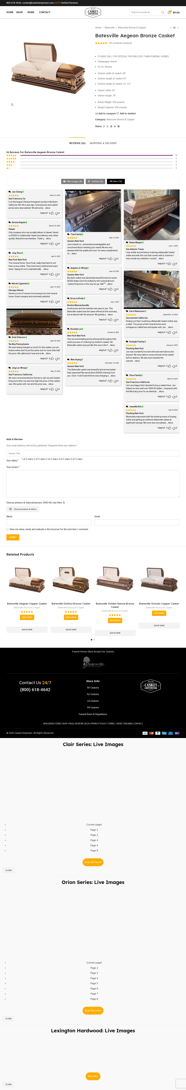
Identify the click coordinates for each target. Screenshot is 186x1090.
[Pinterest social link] (111, 127)
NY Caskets (93, 688)
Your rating (12, 460)
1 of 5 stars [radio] (27, 459)
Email (97, 516)
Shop (65, 723)
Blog (87, 723)
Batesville (110, 27)
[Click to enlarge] (12, 104)
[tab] (77, 141)
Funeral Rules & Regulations (93, 714)
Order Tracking (124, 723)
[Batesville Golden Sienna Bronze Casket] (115, 580)
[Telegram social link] (118, 127)
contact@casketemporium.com (38, 3)
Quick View (27, 629)
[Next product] (178, 28)
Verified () (97, 181)
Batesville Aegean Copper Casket (27, 603)
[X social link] (107, 127)
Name (9, 516)
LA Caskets (93, 701)
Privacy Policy (99, 723)
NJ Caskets (93, 694)
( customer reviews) (120, 43)
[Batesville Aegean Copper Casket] (27, 580)
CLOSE (9, 870)
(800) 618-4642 (35, 690)
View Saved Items (52, 723)
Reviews (79, 723)
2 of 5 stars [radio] (39, 459)
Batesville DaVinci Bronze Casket (71, 603)
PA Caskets (93, 707)
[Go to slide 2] (94, 639)
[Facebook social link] (104, 127)
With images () (74, 181)
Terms (111, 723)
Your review (13, 467)
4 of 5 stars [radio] (64, 459)
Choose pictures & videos (25, 509)
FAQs (71, 723)
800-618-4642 (13, 3)
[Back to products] (174, 28)
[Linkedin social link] (115, 127)
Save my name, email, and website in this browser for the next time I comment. (49, 529)
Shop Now (93, 1076)
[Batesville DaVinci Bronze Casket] (71, 580)
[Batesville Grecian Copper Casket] (159, 580)
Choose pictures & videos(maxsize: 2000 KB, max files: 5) (35, 502)
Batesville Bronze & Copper (132, 27)
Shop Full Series (93, 862)
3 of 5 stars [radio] (52, 459)
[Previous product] (171, 28)
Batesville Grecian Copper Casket (159, 603)
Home (98, 27)
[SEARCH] (163, 12)
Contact (138, 723)
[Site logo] (93, 12)
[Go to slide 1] (91, 639)
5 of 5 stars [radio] (77, 459)
